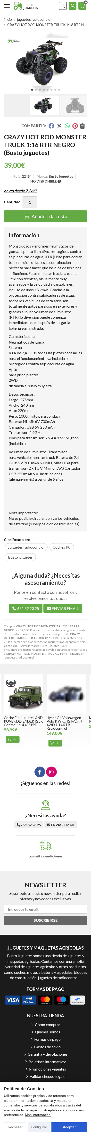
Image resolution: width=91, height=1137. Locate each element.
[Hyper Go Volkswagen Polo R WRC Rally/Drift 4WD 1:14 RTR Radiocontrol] (66, 694)
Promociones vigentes (47, 1069)
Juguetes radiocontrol (62, 642)
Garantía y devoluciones (47, 1054)
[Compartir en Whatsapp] (67, 126)
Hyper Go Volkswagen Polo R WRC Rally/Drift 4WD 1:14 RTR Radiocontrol (65, 723)
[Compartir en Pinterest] (75, 126)
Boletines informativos (47, 1061)
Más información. (38, 1115)
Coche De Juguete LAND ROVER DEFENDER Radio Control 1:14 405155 (23, 721)
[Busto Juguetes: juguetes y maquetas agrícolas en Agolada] (26, 6)
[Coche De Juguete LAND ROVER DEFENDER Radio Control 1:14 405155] (23, 694)
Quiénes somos (47, 1031)
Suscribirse (46, 920)
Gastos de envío (47, 1046)
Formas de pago (47, 1039)
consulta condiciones (45, 856)
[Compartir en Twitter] (59, 126)
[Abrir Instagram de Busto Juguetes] (51, 772)
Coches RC (11, 646)
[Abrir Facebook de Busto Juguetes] (40, 772)
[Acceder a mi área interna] (72, 6)
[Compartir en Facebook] (51, 126)
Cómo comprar (47, 1024)
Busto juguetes (49, 646)
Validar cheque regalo (48, 1076)
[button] (32, 90)
